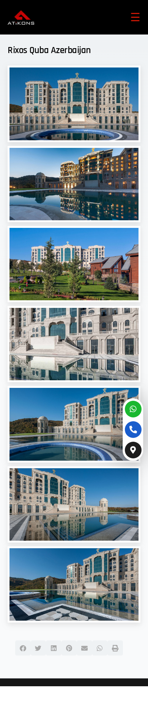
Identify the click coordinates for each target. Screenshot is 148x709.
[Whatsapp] (133, 409)
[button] (23, 648)
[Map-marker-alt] (133, 450)
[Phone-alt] (133, 429)
